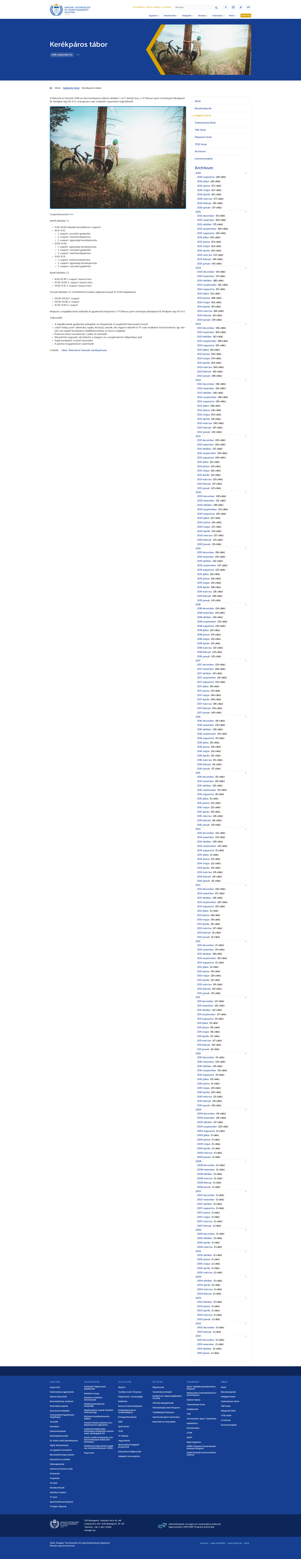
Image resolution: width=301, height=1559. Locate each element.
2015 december (205, 777)
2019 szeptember (206, 565)
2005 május (203, 1264)
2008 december (206, 1165)
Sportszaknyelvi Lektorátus (166, 1417)
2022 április (203, 419)
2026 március (204, 199)
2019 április (203, 587)
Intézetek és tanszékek (164, 1422)
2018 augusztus (205, 626)
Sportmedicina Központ (61, 1502)
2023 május (203, 358)
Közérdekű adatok (59, 1406)
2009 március (205, 1153)
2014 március (204, 872)
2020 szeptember (207, 509)
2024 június (203, 298)
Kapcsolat (55, 1387)
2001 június (203, 1353)
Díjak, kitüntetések (59, 1445)
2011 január (203, 1049)
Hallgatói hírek (71, 88)
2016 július (203, 742)
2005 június (203, 1259)
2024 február (204, 315)
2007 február (204, 1226)
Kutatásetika (193, 1428)
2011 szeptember (206, 1014)
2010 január (203, 1105)
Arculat (53, 1483)
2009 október (204, 1122)
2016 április (203, 755)
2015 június (203, 803)
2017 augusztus (205, 682)
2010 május (203, 1088)
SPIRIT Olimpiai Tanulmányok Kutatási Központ (201, 1447)
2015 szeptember (206, 790)
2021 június (203, 466)
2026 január (204, 207)
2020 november (206, 500)
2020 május (203, 527)
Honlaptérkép (218, 1543)
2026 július (203, 181)
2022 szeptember (207, 397)
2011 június (203, 1027)
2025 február (204, 259)
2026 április (203, 194)
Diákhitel (122, 1401)
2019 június (203, 578)
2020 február (204, 540)
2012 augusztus (205, 962)
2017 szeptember (206, 677)
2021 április (203, 475)
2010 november (205, 1062)
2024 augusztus (206, 289)
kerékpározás (99, 350)
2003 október (204, 1302)
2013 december (205, 889)
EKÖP (189, 1437)
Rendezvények (57, 1488)
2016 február (204, 764)
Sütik (246, 1543)
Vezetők (54, 1422)
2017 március (204, 704)
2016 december (205, 721)
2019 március (204, 591)
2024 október (204, 280)
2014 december (205, 833)
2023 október (204, 336)
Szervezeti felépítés (60, 1411)
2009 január (204, 1157)
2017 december (205, 664)
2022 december (205, 384)
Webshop (245, 15)
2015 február (204, 820)
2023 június (203, 354)
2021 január (203, 488)
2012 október (204, 954)
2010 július (203, 1079)
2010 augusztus (205, 1075)
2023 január (203, 376)
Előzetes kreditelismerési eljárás (97, 1417)
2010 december (205, 1057)
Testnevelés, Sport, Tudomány (201, 1419)
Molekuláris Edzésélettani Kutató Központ (202, 1394)
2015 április (203, 812)
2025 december (205, 216)
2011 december (205, 1001)
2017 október (204, 673)
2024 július (203, 293)
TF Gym (53, 1497)
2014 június (203, 859)
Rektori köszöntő (58, 1397)
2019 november (205, 557)
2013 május (203, 919)
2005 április (203, 1268)
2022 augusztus (205, 401)
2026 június (203, 186)
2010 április (203, 1092)
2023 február (204, 371)
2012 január (203, 993)
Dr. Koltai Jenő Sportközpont (64, 1441)
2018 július (203, 630)
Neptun (149, 7)
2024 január (204, 320)
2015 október (204, 785)
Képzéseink (158, 1387)
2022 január (203, 432)
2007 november (206, 1199)
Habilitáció (192, 1423)
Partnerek (55, 1474)
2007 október (204, 1204)
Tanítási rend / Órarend (129, 1392)
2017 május (203, 695)
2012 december (205, 945)
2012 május (203, 975)
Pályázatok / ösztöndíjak (130, 1397)
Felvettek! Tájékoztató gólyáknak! (95, 1388)
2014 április (203, 868)
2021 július (203, 462)
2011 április (203, 1036)
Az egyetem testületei (61, 1450)
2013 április (203, 924)
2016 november (205, 725)
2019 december (205, 552)
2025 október (204, 224)
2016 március (204, 760)
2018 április (203, 643)
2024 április (203, 306)
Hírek (198, 101)
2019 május (203, 583)
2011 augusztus (205, 1019)
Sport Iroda (123, 1426)
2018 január (203, 656)
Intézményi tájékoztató (129, 1452)
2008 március (205, 1178)
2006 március (205, 1247)
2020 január (204, 544)
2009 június (203, 1139)
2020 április (203, 531)
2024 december (206, 272)
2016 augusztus (205, 738)
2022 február (204, 427)
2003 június (203, 1306)
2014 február (204, 876)
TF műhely (123, 1436)
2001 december (205, 1340)
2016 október (204, 729)
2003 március (204, 1315)
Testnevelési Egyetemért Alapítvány (62, 1416)
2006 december (206, 1234)
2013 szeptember (206, 902)
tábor (64, 350)
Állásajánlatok (57, 1464)
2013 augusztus (205, 906)
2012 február (204, 989)
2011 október (204, 1010)
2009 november (206, 1118)
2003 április (203, 1310)
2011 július (202, 1023)
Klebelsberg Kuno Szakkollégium (127, 1411)
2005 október (204, 1255)
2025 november (205, 220)
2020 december (206, 496)
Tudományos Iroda (196, 1404)
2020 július (203, 518)
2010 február (204, 1101)
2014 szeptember (206, 846)
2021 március (204, 479)
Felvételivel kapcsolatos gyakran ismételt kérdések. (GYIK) (99, 1447)
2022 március (204, 423)
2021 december (205, 440)
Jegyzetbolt (124, 1441)
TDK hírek (200, 130)
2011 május (203, 1032)
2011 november (205, 1005)
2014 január (203, 881)
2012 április (203, 980)
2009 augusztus (206, 1131)
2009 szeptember (207, 1126)
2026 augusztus (206, 177)
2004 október (204, 1280)
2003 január (204, 1319)
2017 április (203, 699)
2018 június (203, 634)
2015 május (203, 807)
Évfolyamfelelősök (127, 1417)
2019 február (204, 596)
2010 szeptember (206, 1070)
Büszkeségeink (203, 108)
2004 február (204, 1294)
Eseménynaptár (204, 158)
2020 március (204, 535)
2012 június (203, 971)
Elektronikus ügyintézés (62, 1392)
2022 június (203, 410)
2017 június (203, 691)
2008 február (204, 1182)
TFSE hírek (201, 144)
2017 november (205, 669)
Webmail (157, 7)
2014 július (203, 855)
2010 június (203, 1083)
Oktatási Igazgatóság (163, 1403)
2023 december (205, 328)
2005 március (204, 1272)
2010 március (204, 1096)
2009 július (203, 1135)
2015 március (204, 816)
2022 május (203, 414)
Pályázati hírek (203, 137)
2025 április (203, 250)
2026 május (203, 190)
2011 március (204, 1040)
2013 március (204, 928)
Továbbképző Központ (163, 1412)
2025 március (204, 255)
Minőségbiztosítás (59, 1436)
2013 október (204, 898)
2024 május (203, 302)
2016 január (203, 768)
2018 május (203, 639)
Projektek (55, 1478)
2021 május (203, 470)
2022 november (205, 388)
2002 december (206, 1327)
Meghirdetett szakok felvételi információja (98, 1411)
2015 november (205, 781)
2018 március (204, 648)
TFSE (120, 1431)
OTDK (189, 1433)
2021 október (204, 449)
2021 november (205, 444)
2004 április (203, 1285)
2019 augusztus (205, 570)
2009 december (206, 1113)
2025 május (203, 246)
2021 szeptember (206, 453)
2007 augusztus (206, 1208)
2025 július (203, 237)
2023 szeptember (207, 341)
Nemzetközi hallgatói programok (128, 1446)
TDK (189, 1414)
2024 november (205, 276)
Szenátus (54, 1426)
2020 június (203, 522)
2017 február (204, 708)
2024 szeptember (207, 285)
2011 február (203, 1045)
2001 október (204, 1348)
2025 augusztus (205, 233)
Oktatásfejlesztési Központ (166, 1408)
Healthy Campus (58, 1492)
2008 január (204, 1187)
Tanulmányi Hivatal (162, 1392)
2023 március (204, 367)
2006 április (203, 1242)
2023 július (203, 350)
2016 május (203, 751)
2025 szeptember (207, 229)
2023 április (203, 363)
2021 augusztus (205, 457)
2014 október (204, 841)
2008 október (204, 1174)
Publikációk (192, 1409)
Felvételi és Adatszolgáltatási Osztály (167, 1397)
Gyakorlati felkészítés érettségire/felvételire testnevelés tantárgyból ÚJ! (99, 1431)
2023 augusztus (205, 345)
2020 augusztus (206, 514)
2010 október (204, 1066)
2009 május (203, 1144)
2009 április (203, 1148)
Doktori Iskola (193, 1400)
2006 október (204, 1238)
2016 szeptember (206, 734)
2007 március (204, 1221)
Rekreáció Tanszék (79, 350)
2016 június (203, 747)
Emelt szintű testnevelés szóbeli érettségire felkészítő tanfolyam (99, 1439)
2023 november (205, 332)
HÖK (120, 1422)
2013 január (203, 937)
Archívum (200, 151)
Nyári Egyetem (194, 1442)
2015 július (203, 798)
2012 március (204, 984)
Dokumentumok (58, 1431)
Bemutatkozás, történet (61, 1401)
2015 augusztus (205, 794)
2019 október (204, 561)
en (248, 7)
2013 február (204, 932)
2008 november (206, 1169)
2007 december (206, 1195)
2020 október (204, 505)
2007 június (203, 1212)
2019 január (203, 600)
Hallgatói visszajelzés (129, 1456)
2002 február (204, 1332)
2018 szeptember (206, 621)
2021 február (204, 484)
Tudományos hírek (205, 122)
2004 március (205, 1289)
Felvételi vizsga (91, 1393)
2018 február (204, 652)
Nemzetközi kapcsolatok (62, 1455)
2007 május (203, 1217)
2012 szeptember (206, 958)
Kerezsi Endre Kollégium (130, 1406)
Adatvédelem (234, 1543)
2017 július (203, 686)
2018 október (204, 617)
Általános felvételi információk (93, 1399)
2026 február (204, 203)
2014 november (205, 837)
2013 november (205, 893)
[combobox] (196, 7)
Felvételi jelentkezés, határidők (94, 1405)
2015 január (203, 825)
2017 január (203, 712)
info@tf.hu (90, 1530)
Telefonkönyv (139, 7)
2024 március (204, 311)
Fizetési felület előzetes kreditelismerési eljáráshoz (98, 1424)
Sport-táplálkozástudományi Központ (201, 1388)
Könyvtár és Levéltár (60, 1459)
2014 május (203, 863)
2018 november (205, 613)
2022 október (204, 393)
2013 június (203, 915)
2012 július (203, 967)
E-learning (166, 7)
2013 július (203, 911)
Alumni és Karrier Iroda (61, 1469)
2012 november (205, 949)
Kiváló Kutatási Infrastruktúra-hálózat (202, 1453)
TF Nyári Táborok (58, 1506)
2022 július (203, 406)
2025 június (203, 242)
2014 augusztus (205, 850)
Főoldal (204, 1543)
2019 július (203, 574)
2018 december (205, 608)
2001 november (205, 1344)
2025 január (203, 263)
